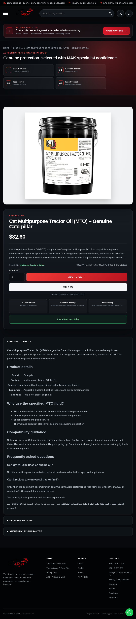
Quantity (14, 270)
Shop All (18, 48)
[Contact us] (129, 612)
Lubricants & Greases (56, 564)
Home (6, 48)
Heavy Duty (51, 572)
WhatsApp (113, 597)
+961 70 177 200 (116, 564)
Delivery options (21, 520)
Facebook (113, 593)
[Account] (120, 13)
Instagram (113, 584)
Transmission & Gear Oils (57, 568)
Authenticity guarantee (25, 531)
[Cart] (129, 13)
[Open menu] (7, 13)
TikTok (112, 589)
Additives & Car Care (55, 577)
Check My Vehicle (116, 31)
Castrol (81, 568)
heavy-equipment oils (54, 497)
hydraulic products (27, 497)
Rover (80, 572)
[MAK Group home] (24, 13)
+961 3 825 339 (116, 568)
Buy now (68, 287)
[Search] (110, 13)
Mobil (80, 564)
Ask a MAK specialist (68, 319)
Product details (20, 341)
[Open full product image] (68, 155)
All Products (83, 577)
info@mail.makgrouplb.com (118, 3)
